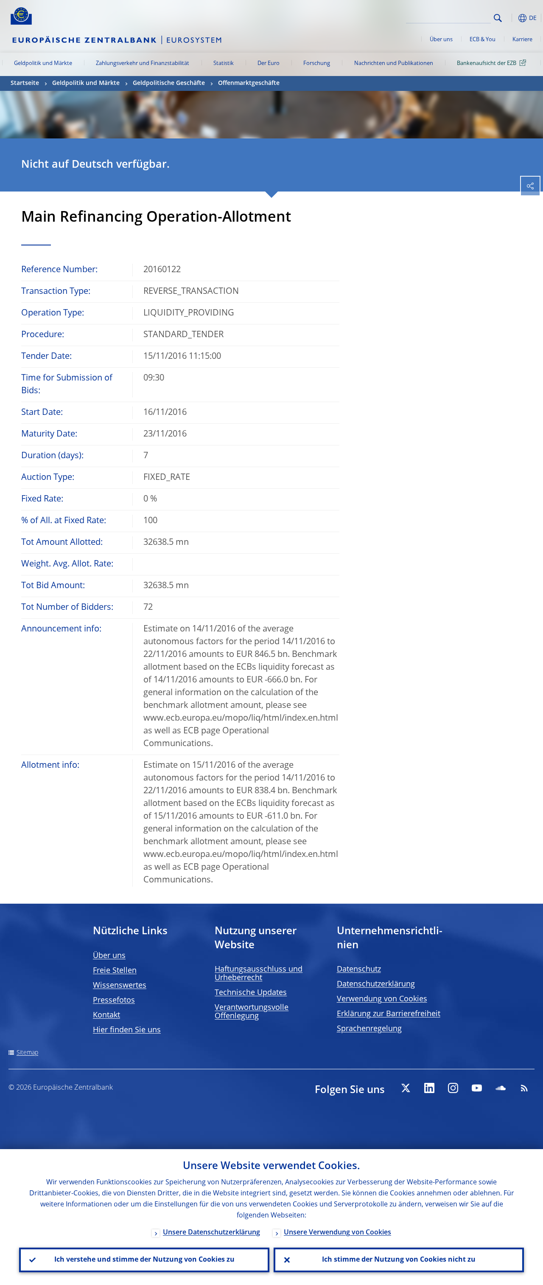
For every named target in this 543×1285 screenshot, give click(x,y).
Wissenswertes (119, 985)
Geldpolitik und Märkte (43, 63)
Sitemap (27, 1053)
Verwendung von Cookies (382, 999)
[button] (511, 18)
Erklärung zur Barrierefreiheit (388, 1014)
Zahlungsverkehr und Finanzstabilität (142, 63)
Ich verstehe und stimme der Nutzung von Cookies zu (144, 1260)
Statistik (223, 63)
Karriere (522, 39)
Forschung (316, 63)
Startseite (25, 83)
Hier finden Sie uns (127, 1030)
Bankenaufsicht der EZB (486, 63)
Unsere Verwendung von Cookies (337, 1232)
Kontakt (106, 1015)
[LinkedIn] (429, 1088)
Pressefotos (114, 1000)
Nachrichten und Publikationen (393, 63)
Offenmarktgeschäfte (249, 83)
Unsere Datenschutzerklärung (211, 1232)
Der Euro (269, 63)
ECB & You (482, 39)
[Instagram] (453, 1088)
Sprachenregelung (369, 1029)
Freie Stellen (115, 971)
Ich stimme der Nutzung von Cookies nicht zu (399, 1260)
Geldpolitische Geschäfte (169, 83)
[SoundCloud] (500, 1088)
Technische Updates (251, 993)
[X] (405, 1088)
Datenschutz (359, 969)
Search (498, 18)
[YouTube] (477, 1088)
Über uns (441, 39)
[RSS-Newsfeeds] (524, 1088)
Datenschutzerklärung (376, 984)
